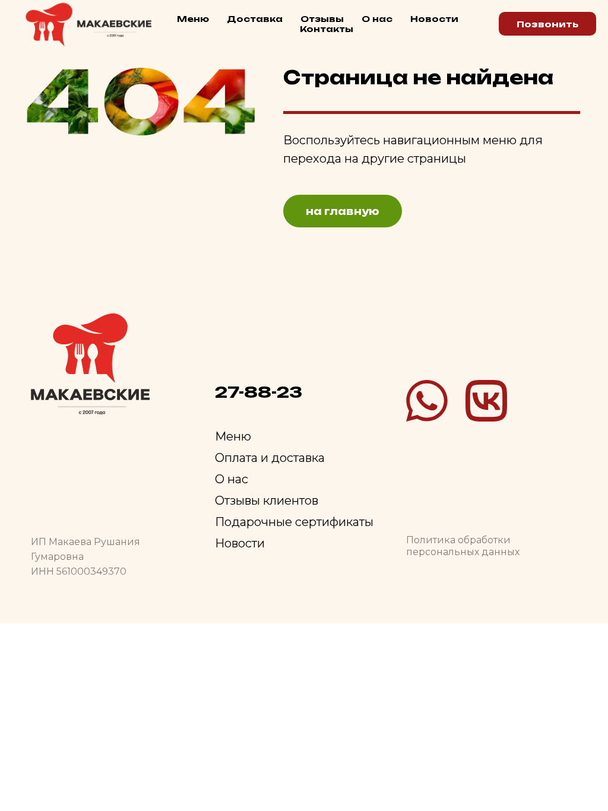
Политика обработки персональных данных (463, 545)
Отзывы (322, 19)
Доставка (255, 19)
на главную (342, 211)
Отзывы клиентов (266, 500)
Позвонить (547, 24)
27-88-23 (258, 391)
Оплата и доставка (270, 458)
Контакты (326, 29)
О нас (377, 19)
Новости (434, 19)
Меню (193, 19)
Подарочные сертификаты (294, 522)
